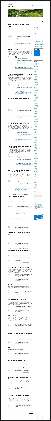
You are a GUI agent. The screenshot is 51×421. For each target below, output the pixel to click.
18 (37, 217)
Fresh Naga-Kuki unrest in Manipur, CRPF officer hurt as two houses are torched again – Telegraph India (39, 39)
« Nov (36, 220)
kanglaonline (36, 201)
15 (42, 216)
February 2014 (36, 155)
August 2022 (36, 92)
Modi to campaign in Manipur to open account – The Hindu (19, 171)
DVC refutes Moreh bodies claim (18, 316)
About (36, 5)
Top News (42, 207)
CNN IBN (35, 182)
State (39, 207)
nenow (35, 204)
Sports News (37, 207)
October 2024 (36, 76)
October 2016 (36, 135)
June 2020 (36, 108)
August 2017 (36, 129)
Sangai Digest (36, 206)
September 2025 (36, 69)
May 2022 (36, 94)
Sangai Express (36, 188)
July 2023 (36, 85)
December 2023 (36, 82)
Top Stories (36, 208)
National (41, 203)
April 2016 (36, 139)
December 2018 (36, 119)
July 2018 (36, 122)
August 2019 (36, 114)
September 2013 (36, 158)
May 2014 (36, 153)
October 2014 (36, 150)
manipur (38, 201)
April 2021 (36, 102)
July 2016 (36, 137)
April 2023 (36, 87)
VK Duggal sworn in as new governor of (21, 62)
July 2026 (36, 63)
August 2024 (36, 77)
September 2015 (36, 143)
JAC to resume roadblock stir (17, 360)
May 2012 (36, 168)
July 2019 (36, 115)
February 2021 (36, 103)
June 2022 (36, 93)
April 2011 (36, 176)
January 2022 (36, 96)
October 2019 (36, 113)
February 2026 (36, 66)
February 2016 (36, 140)
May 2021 (36, 101)
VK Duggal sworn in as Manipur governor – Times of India (19, 99)
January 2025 (36, 74)
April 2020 (36, 109)
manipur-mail (41, 201)
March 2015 (36, 147)
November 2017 (36, 127)
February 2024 (36, 81)
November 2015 (36, 142)
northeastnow (36, 205)
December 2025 (36, 67)
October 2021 (36, 98)
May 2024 (36, 79)
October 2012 (36, 165)
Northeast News (39, 204)
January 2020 (36, 111)
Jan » (41, 220)
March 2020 (36, 110)
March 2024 (36, 80)
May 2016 (36, 138)
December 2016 (36, 134)
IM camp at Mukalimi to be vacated (18, 267)
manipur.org (41, 5)
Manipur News (11, 6)
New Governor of (19, 63)
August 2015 (36, 144)
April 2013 (36, 161)
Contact (38, 5)
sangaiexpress (39, 206)
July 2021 (36, 100)
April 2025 (36, 72)
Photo (38, 205)
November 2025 (36, 68)
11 (37, 216)
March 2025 (36, 73)
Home (31, 5)
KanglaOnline (36, 185)
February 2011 (36, 177)
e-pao (8, 261)
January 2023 (36, 89)
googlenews (9, 84)
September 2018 (36, 121)
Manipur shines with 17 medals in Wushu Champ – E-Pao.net (18, 195)
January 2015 (36, 148)
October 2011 (36, 172)
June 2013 (36, 160)
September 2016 (36, 136)
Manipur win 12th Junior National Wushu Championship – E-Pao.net (18, 122)
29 (42, 218)
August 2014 (36, 151)
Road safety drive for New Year (17, 299)
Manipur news (39, 202)
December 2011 (36, 171)
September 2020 (36, 106)
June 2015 (36, 145)
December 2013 (36, 156)
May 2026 (36, 64)
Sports (35, 207)
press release (41, 205)
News (33, 5)
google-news (9, 37)
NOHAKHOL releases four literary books (20, 333)
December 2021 (36, 97)
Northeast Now (36, 28)
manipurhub (36, 202)
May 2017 (36, 131)
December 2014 (36, 149)
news (36, 204)
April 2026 (36, 65)
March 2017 (36, 132)
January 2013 (36, 163)
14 (41, 216)
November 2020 (36, 105)
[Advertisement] (37, 53)
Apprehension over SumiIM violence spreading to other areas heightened (19, 249)
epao (8, 225)
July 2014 (36, 152)
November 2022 (36, 90)
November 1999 (36, 178)
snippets (42, 206)
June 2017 (36, 130)
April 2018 (36, 124)
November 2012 (36, 164)
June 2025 (36, 71)
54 (12, 413)
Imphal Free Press (36, 27)
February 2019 (36, 118)
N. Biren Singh (36, 203)
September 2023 (36, 84)
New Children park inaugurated (17, 284)
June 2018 (36, 123)
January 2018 (36, 126)
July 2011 (35, 174)
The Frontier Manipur (37, 29)
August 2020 (36, 107)
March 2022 (36, 95)
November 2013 (36, 157)
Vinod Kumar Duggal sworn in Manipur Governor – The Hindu (20, 75)
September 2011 (36, 173)
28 (41, 218)
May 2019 (36, 116)
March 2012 (36, 169)
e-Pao (8, 227)
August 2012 (36, 166)
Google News (9, 36)
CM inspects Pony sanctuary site (18, 347)
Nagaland (39, 203)
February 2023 (36, 88)
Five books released (14, 218)
